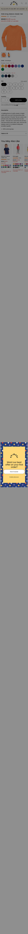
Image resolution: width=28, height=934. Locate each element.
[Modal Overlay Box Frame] (14, 467)
